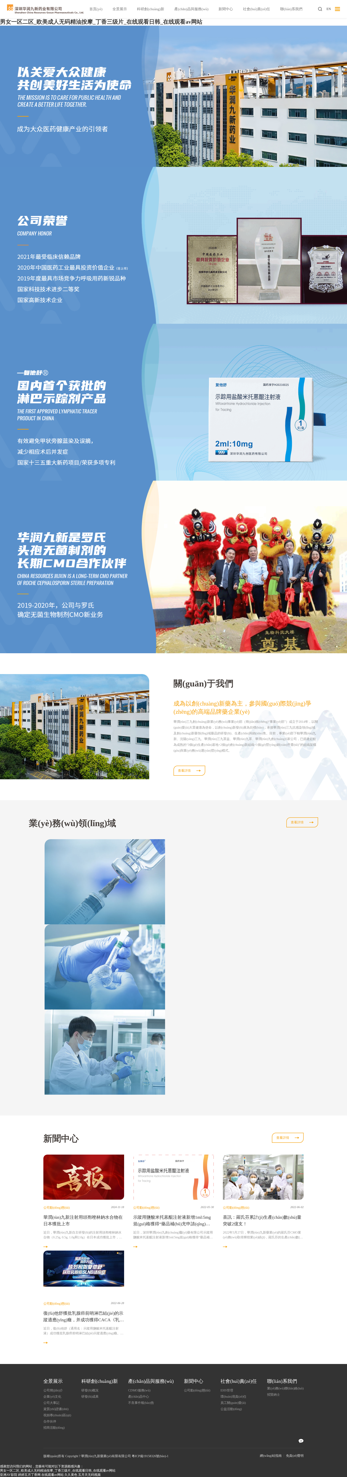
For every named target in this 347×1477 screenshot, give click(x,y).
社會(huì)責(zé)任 (256, 9)
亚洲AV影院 (8, 1474)
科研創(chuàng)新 (150, 9)
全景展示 (119, 9)
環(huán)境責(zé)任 (233, 1396)
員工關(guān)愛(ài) (233, 1402)
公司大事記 (51, 1402)
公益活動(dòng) (231, 1409)
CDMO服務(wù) (139, 1390)
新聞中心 (225, 9)
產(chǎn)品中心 (138, 1396)
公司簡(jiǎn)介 (53, 1390)
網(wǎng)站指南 (271, 1455)
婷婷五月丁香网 (29, 1474)
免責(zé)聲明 (295, 1455)
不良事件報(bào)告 (141, 1402)
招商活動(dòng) (54, 1427)
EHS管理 (226, 1390)
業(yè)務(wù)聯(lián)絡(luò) (285, 1388)
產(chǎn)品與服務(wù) (191, 9)
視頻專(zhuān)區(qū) (57, 1415)
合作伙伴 (49, 1421)
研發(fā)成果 (90, 1396)
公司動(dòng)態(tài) (197, 1390)
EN (329, 9)
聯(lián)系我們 (291, 9)
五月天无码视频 (89, 1474)
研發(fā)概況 (90, 1390)
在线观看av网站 (52, 1474)
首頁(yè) (95, 9)
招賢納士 (273, 1394)
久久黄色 (70, 1474)
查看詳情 (184, 770)
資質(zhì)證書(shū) (55, 1409)
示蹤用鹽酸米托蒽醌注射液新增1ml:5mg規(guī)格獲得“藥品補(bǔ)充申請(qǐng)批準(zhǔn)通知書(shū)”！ (172, 1224)
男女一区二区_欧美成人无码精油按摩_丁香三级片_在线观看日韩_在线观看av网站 (101, 22)
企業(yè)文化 (52, 1396)
